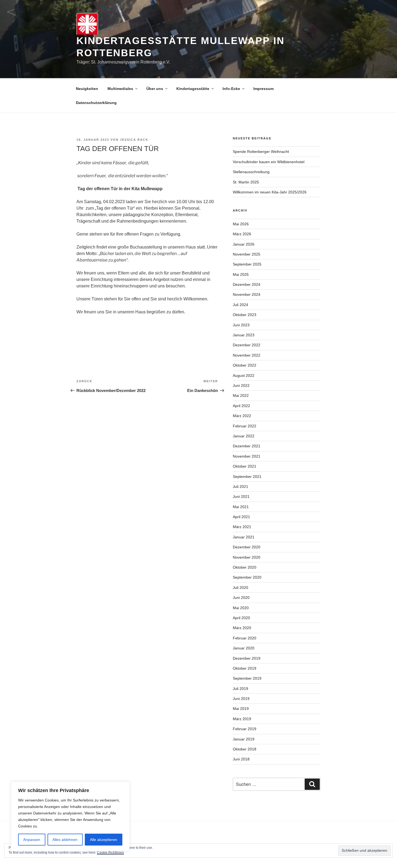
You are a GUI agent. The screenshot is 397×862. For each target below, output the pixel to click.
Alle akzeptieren (103, 839)
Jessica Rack (134, 139)
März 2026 (242, 234)
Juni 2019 (241, 698)
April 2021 (241, 517)
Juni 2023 (241, 325)
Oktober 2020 (244, 567)
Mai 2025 (241, 274)
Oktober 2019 (244, 668)
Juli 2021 (240, 486)
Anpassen (31, 839)
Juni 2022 (241, 385)
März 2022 (242, 416)
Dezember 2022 (246, 345)
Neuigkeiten (87, 88)
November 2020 (246, 557)
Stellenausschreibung (251, 172)
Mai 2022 (241, 395)
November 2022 (246, 355)
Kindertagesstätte (192, 88)
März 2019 (242, 719)
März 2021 (242, 527)
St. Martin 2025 (246, 182)
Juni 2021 (241, 496)
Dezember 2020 (246, 547)
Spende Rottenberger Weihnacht (261, 151)
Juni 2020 (241, 597)
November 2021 (246, 456)
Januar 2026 (243, 244)
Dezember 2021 (246, 446)
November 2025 (246, 254)
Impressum (263, 88)
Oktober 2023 (244, 315)
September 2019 (247, 678)
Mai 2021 (241, 507)
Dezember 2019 (246, 658)
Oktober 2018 (244, 749)
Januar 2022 (243, 436)
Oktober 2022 (244, 365)
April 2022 (241, 406)
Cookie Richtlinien (110, 852)
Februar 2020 (244, 638)
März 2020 (242, 628)
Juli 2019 (240, 688)
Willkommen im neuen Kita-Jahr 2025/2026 (270, 192)
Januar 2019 (243, 739)
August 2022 (243, 375)
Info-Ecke (231, 88)
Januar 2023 (243, 335)
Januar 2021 (243, 537)
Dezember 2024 (246, 284)
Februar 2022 (244, 426)
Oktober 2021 (244, 466)
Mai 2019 (241, 708)
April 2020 (241, 618)
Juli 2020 (240, 587)
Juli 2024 (240, 305)
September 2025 (247, 264)
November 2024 (246, 294)
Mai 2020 (241, 608)
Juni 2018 (241, 759)
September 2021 (247, 476)
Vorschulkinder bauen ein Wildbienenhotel (268, 162)
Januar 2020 (243, 648)
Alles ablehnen (65, 839)
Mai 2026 (241, 224)
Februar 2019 (244, 729)
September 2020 (247, 577)
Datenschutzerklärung (96, 102)
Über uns (154, 88)
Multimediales (120, 88)
